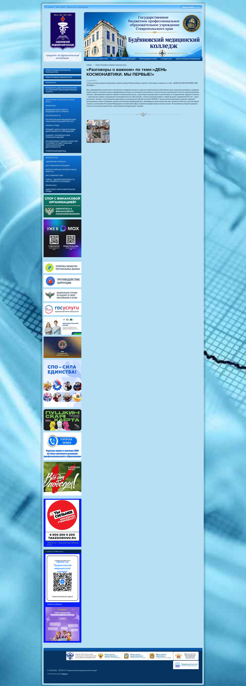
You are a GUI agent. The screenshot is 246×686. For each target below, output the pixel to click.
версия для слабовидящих (77, 7)
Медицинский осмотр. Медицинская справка (57, 111)
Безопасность (53, 116)
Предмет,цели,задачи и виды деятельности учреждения (61, 130)
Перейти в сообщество (54, 604)
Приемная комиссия (97, 59)
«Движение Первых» (56, 162)
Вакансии (51, 106)
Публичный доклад (56, 151)
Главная (89, 65)
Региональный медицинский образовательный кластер (61, 120)
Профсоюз (51, 185)
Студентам (166, 59)
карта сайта (60, 7)
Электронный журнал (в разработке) (58, 71)
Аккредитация (128, 59)
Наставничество (54, 176)
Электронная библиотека (59, 77)
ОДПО (114, 59)
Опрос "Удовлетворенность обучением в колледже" (60, 180)
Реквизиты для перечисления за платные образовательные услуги (61, 90)
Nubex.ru (65, 674)
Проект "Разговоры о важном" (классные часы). (111, 65)
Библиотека (52, 158)
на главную (49, 7)
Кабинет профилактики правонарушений (58, 136)
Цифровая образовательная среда (60, 190)
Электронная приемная (188, 59)
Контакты (51, 83)
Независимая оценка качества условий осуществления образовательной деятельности (62, 144)
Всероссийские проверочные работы (61, 171)
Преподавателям (148, 59)
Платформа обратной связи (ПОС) (60, 101)
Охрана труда (52, 125)
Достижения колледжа (58, 166)
